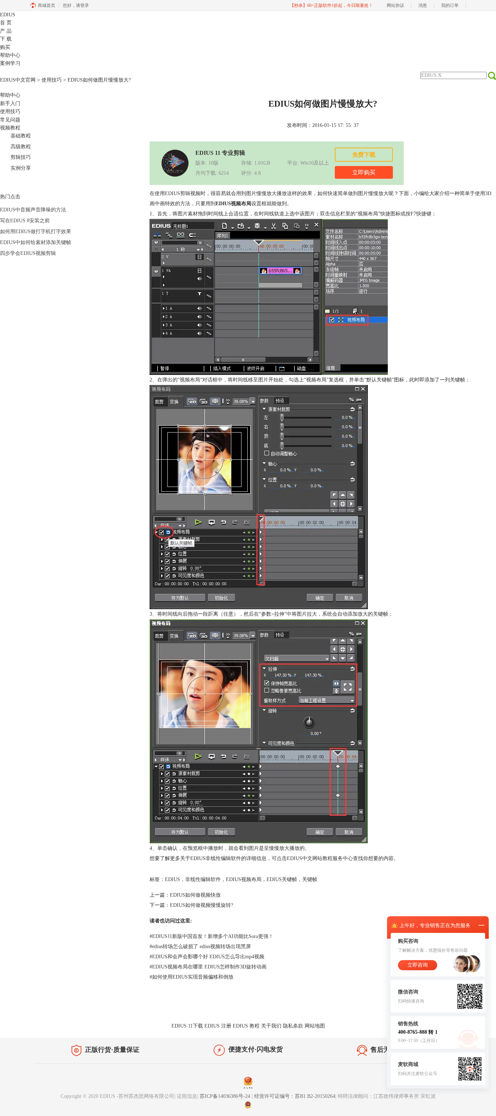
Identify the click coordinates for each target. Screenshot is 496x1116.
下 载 (6, 39)
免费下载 (363, 155)
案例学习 (10, 63)
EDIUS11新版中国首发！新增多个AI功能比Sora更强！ (211, 936)
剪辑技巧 (21, 157)
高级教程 (21, 146)
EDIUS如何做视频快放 (195, 895)
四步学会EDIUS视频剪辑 (28, 253)
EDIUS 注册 (217, 1026)
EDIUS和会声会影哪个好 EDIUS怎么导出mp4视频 (207, 956)
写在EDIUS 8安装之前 (25, 220)
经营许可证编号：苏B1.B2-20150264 (294, 1096)
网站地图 (315, 1026)
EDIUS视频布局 (243, 879)
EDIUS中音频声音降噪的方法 (33, 209)
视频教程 (10, 128)
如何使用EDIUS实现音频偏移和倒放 (191, 977)
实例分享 (21, 168)
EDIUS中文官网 (18, 80)
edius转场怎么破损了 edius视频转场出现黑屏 (200, 946)
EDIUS (7, 14)
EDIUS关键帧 (282, 879)
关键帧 (309, 879)
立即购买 (363, 172)
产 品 (6, 31)
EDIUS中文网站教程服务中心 (320, 858)
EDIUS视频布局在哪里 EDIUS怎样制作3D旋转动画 (208, 967)
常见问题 (10, 120)
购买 (5, 47)
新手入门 (10, 103)
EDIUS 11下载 (187, 1026)
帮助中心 (10, 55)
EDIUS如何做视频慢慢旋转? (201, 905)
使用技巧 (51, 80)
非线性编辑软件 (203, 879)
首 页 (6, 22)
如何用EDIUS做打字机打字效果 (35, 231)
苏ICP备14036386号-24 (226, 1096)
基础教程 (21, 136)
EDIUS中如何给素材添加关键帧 (35, 242)
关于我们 (271, 1026)
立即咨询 (417, 965)
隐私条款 (293, 1026)
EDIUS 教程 (246, 1026)
